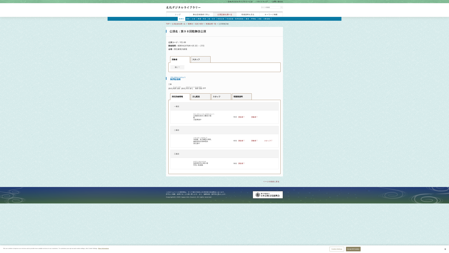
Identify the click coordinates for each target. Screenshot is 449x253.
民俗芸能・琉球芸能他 (235, 19)
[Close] (445, 249)
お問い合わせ (277, 1)
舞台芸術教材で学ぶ (201, 14)
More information (103, 248)
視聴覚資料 (238, 97)
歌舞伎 (181, 19)
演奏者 (174, 59)
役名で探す (199, 24)
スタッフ (196, 59)
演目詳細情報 (177, 97)
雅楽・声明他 (251, 19)
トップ (178, 14)
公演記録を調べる (224, 14)
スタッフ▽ (268, 141)
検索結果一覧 (211, 24)
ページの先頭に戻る (271, 181)
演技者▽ (241, 117)
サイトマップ (262, 1)
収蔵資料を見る (247, 14)
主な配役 (196, 97)
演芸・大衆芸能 (264, 19)
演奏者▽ (254, 117)
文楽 (193, 19)
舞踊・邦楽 (202, 19)
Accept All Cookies (353, 249)
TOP (168, 24)
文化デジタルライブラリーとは (240, 1)
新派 (188, 19)
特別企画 (221, 19)
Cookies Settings (336, 249)
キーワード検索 (271, 14)
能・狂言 (211, 19)
